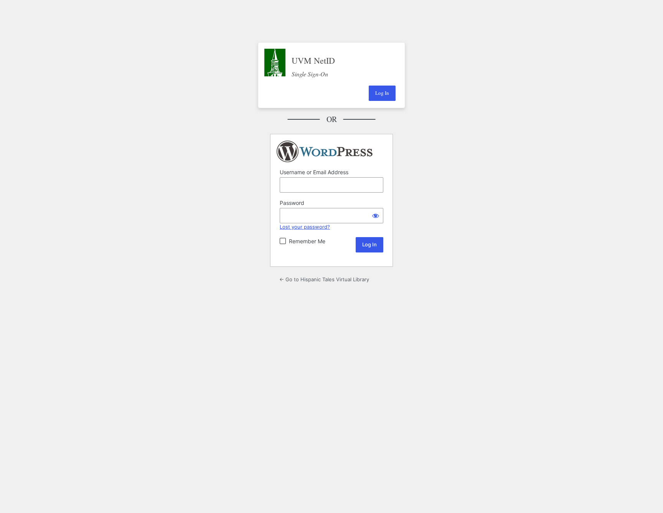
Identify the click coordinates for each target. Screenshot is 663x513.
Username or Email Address (314, 172)
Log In (382, 92)
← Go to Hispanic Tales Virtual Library (324, 279)
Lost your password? (305, 227)
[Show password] (375, 215)
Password (292, 203)
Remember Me (307, 241)
